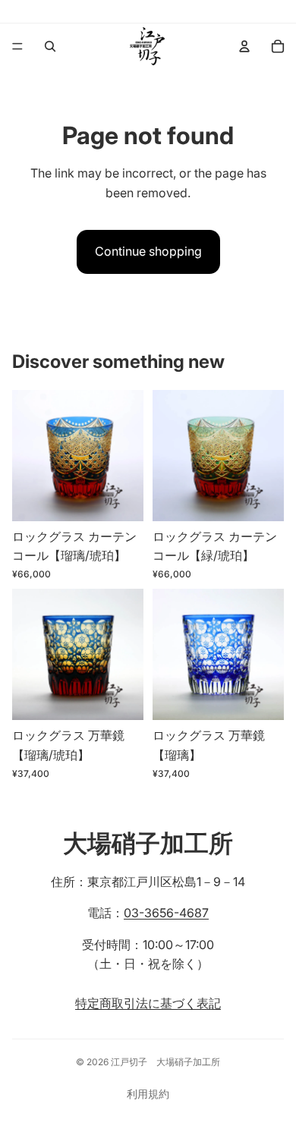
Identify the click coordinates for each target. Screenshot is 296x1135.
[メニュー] (17, 46)
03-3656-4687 (166, 912)
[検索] (50, 46)
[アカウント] (244, 46)
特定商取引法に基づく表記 (148, 1003)
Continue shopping (148, 251)
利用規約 (148, 1093)
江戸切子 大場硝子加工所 (165, 1061)
